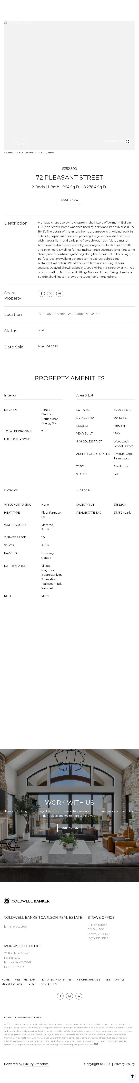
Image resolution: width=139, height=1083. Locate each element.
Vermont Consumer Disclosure (23, 1017)
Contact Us (49, 984)
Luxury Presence (36, 1064)
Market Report (13, 984)
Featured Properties (56, 979)
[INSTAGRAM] (69, 996)
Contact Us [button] (69, 827)
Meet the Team (25, 979)
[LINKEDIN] (78, 996)
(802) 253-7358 (98, 938)
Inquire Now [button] (69, 199)
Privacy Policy (124, 1064)
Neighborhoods (89, 979)
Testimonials (115, 979)
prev (16, 141)
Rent (32, 984)
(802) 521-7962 (14, 967)
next (25, 141)
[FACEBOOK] (60, 996)
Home (6, 979)
